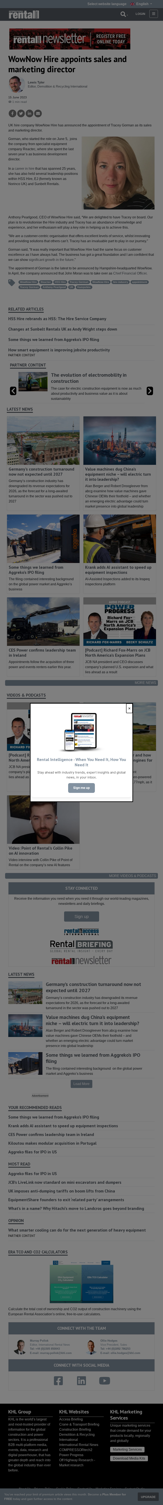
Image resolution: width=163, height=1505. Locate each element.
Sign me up (81, 788)
